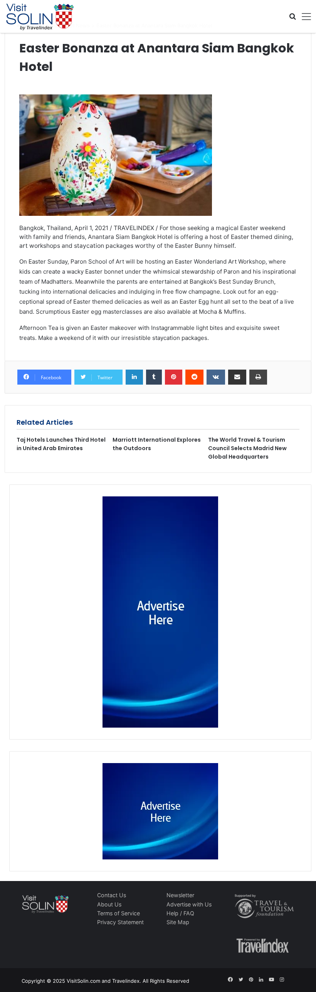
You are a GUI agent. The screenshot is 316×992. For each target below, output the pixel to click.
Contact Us (111, 895)
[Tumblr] (154, 377)
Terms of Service (118, 913)
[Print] (258, 377)
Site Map (177, 922)
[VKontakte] (216, 377)
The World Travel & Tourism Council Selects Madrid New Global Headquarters (247, 448)
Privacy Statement (120, 922)
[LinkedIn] (134, 377)
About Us (109, 904)
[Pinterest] (173, 377)
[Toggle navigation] (303, 16)
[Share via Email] (237, 377)
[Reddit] (194, 377)
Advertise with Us (189, 904)
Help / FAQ (180, 913)
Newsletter (180, 895)
